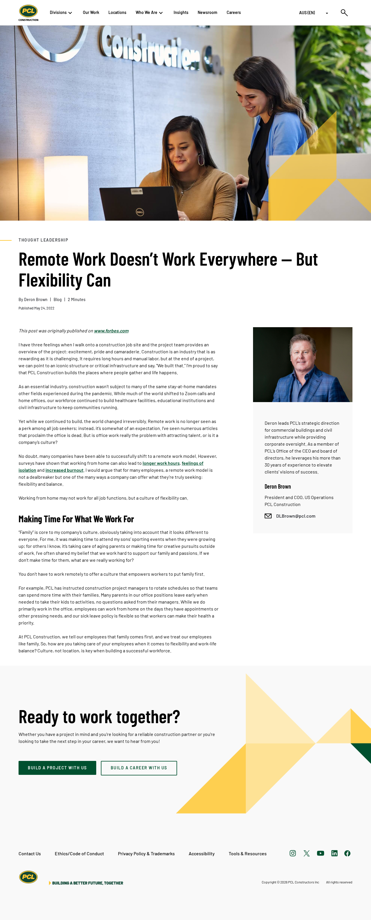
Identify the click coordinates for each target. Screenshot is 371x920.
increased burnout (64, 470)
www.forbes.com (111, 330)
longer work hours (161, 463)
